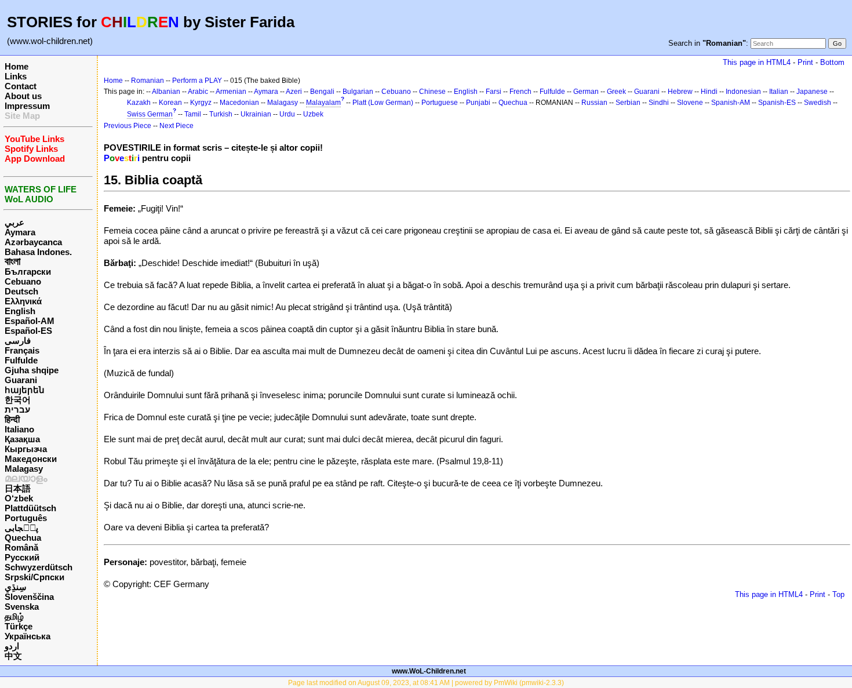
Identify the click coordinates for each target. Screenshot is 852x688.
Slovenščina (29, 597)
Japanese (812, 92)
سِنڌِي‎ (16, 587)
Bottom (832, 62)
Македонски (31, 459)
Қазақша (22, 439)
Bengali (322, 92)
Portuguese (439, 103)
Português (26, 518)
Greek (616, 92)
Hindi (709, 92)
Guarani (21, 380)
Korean (170, 103)
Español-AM (29, 321)
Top (838, 594)
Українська (27, 636)
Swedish (817, 103)
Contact (21, 86)
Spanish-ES (777, 103)
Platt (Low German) (382, 103)
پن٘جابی (21, 528)
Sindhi (659, 103)
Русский (22, 557)
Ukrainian (256, 114)
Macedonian (239, 103)
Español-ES (28, 331)
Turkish (220, 114)
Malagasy (24, 469)
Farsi (493, 92)
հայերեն (25, 390)
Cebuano (23, 281)
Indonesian (743, 92)
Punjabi (478, 103)
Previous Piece (127, 126)
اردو (12, 646)
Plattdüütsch (30, 508)
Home (16, 66)
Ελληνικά (23, 301)
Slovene (690, 103)
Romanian (147, 81)
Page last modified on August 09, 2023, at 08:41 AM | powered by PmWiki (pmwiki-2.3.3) (426, 683)
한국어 (18, 400)
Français (22, 350)
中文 (13, 656)
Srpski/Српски (34, 577)
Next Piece (176, 126)
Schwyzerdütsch (38, 567)
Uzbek (313, 114)
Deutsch (21, 291)
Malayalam (323, 103)
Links (16, 76)
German (586, 92)
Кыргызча (26, 449)
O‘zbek (19, 498)
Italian (778, 92)
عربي (14, 222)
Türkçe (18, 626)
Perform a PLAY (197, 81)
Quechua (23, 538)
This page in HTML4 (757, 62)
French (520, 92)
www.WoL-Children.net (429, 671)
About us (23, 96)
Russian (594, 103)
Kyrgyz (201, 103)
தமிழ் (14, 616)
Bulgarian (358, 92)
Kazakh (139, 103)
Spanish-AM (730, 103)
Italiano (19, 429)
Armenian (231, 92)
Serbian (628, 103)
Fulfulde (21, 360)
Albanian (166, 92)
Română (21, 547)
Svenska (22, 606)
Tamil (192, 114)
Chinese (432, 92)
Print (805, 62)
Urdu (287, 114)
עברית (17, 409)
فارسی (18, 340)
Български (28, 271)
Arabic (198, 92)
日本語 (18, 488)
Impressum (27, 106)
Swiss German (150, 114)
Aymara (20, 232)
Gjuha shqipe (32, 370)
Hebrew (680, 92)
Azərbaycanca (33, 242)
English (20, 311)
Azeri (294, 92)
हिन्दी (12, 419)
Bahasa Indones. (38, 252)
